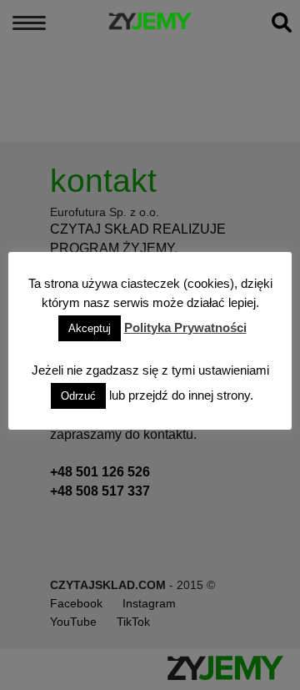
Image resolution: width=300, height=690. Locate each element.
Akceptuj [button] (89, 328)
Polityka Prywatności (185, 327)
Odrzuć (78, 396)
